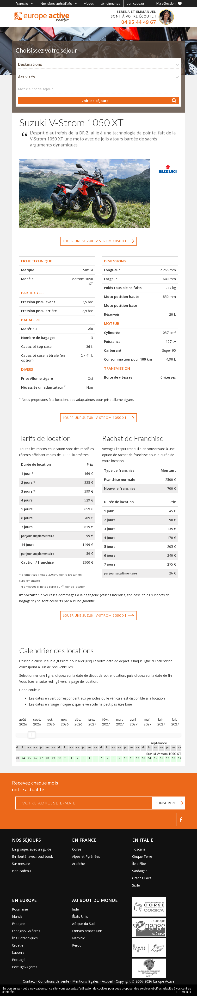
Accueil (107, 981)
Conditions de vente (53, 981)
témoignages (110, 3)
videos (89, 3)
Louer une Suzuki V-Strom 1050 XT (95, 241)
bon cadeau (135, 3)
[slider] (32, 734)
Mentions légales (85, 981)
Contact (29, 981)
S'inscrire (166, 803)
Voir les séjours (94, 100)
